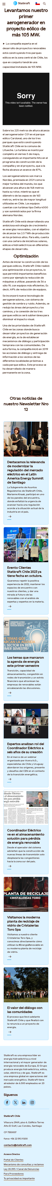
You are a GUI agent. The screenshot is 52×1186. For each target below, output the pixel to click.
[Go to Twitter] (15, 1102)
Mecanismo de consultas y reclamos (24, 1164)
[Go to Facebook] (7, 1102)
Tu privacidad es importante (19, 1178)
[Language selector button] (38, 3)
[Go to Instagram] (32, 1102)
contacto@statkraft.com (18, 1145)
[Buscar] (44, 3)
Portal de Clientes (13, 1159)
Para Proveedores (14, 1173)
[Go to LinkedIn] (24, 1102)
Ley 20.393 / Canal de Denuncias (21, 1169)
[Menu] (4, 3)
